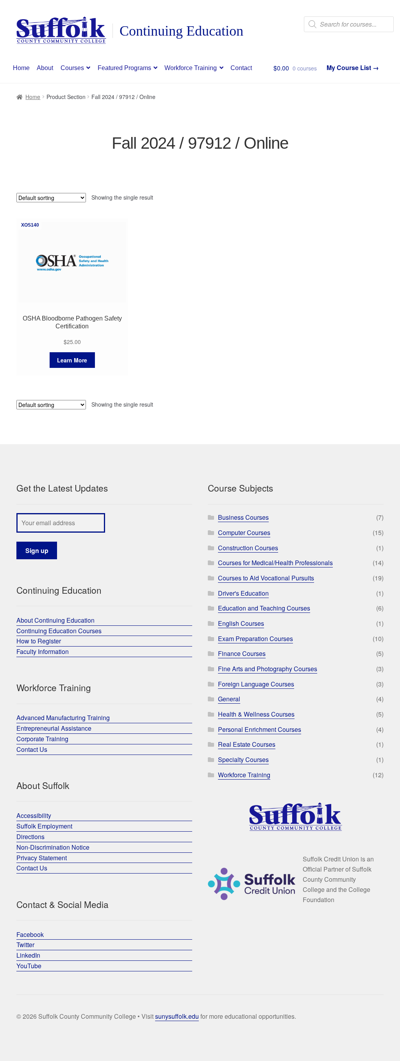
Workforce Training (190, 68)
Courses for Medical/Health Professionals (275, 562)
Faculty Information (42, 651)
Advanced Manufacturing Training (63, 717)
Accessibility (33, 815)
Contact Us (31, 749)
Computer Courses (244, 532)
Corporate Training (42, 738)
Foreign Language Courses (256, 683)
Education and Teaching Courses (264, 607)
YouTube (28, 965)
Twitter (25, 944)
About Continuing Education (55, 620)
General (229, 698)
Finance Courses (242, 653)
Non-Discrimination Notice (52, 847)
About (45, 68)
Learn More (72, 360)
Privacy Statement (41, 857)
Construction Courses (248, 547)
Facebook (30, 934)
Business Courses (243, 517)
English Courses (241, 623)
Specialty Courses (243, 759)
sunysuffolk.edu (177, 1016)
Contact (241, 68)
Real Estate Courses (246, 744)
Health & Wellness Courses (256, 714)
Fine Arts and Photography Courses (267, 668)
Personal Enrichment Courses (259, 729)
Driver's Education (243, 593)
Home (21, 68)
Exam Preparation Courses (255, 638)
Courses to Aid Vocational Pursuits (266, 577)
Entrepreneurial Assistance (53, 728)
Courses (72, 68)
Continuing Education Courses (59, 630)
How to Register (38, 640)
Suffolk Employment (44, 825)
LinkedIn (28, 955)
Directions (30, 836)
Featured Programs (124, 68)
